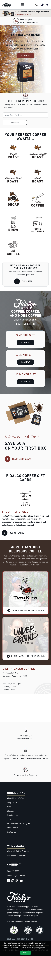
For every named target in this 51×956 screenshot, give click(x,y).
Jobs (9, 819)
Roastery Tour (13, 815)
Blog (9, 806)
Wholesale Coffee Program (18, 851)
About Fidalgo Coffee (15, 798)
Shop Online (12, 802)
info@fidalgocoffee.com (16, 875)
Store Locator (12, 827)
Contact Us (11, 832)
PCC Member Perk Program (18, 823)
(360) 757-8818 (13, 871)
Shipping (10, 811)
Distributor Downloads (16, 855)
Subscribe (15, 122)
